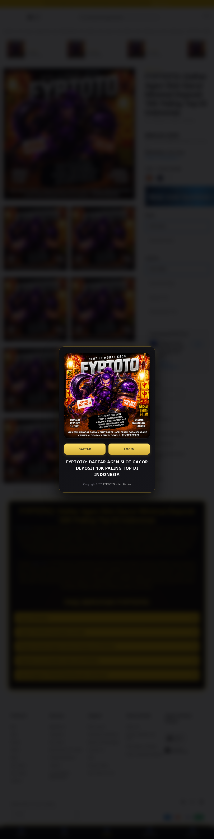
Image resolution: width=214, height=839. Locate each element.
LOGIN (129, 449)
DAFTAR (85, 449)
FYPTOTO (109, 484)
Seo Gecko (124, 484)
